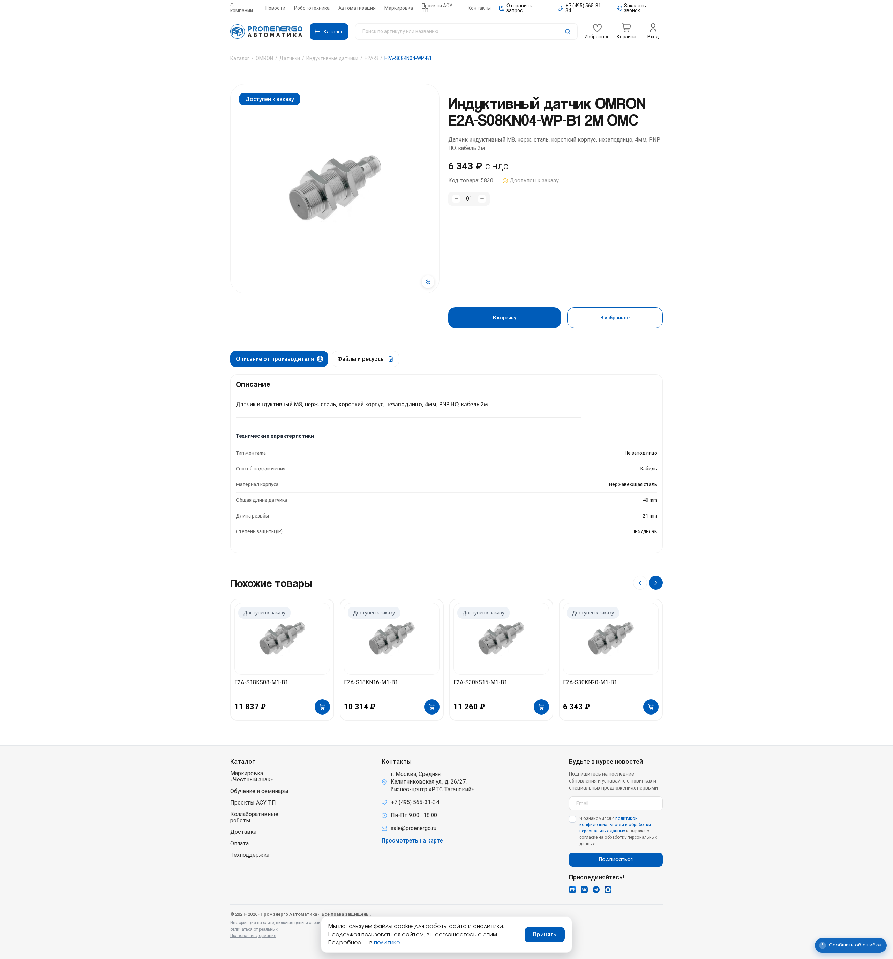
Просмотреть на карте (412, 841)
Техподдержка (249, 855)
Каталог (239, 58)
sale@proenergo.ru (413, 828)
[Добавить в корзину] (322, 707)
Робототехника (312, 8)
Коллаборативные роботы (254, 817)
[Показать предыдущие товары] (640, 583)
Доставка (243, 832)
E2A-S (371, 58)
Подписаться (616, 859)
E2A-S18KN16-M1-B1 (371, 682)
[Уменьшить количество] (456, 199)
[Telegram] (596, 889)
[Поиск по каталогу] (466, 31)
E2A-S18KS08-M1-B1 (261, 682)
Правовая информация (253, 935)
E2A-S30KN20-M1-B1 (590, 682)
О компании (241, 8)
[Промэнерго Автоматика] (266, 31)
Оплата (239, 843)
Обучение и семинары (259, 791)
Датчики (289, 58)
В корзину (504, 317)
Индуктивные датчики (332, 58)
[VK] (584, 889)
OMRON (264, 58)
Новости (275, 8)
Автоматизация (357, 8)
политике (387, 942)
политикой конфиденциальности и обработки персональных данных (615, 824)
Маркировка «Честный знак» (251, 776)
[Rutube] (572, 889)
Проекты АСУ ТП (437, 8)
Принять (544, 934)
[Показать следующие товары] (656, 583)
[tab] (279, 359)
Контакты (479, 8)
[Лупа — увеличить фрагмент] (428, 281)
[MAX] (608, 889)
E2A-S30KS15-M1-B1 (480, 682)
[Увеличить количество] (482, 199)
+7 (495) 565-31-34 (415, 802)
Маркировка (398, 8)
